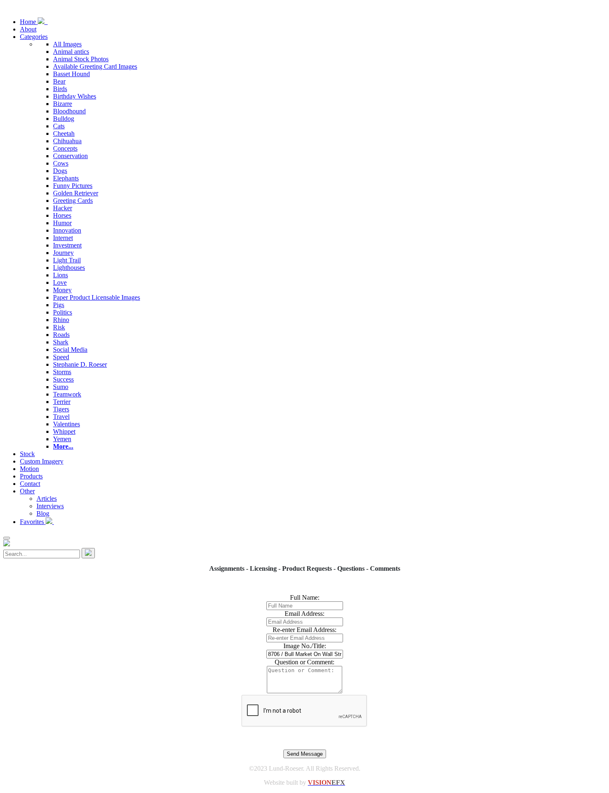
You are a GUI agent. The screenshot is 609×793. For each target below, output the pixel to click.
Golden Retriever (75, 193)
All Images (67, 44)
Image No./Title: (304, 645)
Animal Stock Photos (81, 58)
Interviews (50, 505)
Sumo (60, 386)
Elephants (66, 178)
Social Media (70, 349)
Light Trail (67, 260)
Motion (29, 468)
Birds (60, 88)
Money (62, 289)
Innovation (67, 230)
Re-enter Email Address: (304, 629)
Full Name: (304, 597)
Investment (67, 245)
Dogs (60, 170)
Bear (59, 81)
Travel (61, 416)
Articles (46, 498)
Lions (60, 275)
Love (60, 282)
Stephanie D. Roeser (80, 364)
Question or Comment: (304, 662)
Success (63, 379)
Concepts (65, 148)
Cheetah (64, 133)
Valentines (66, 424)
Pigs (58, 304)
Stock (27, 453)
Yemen (62, 438)
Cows (60, 163)
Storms (62, 371)
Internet (63, 237)
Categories (34, 36)
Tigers (61, 409)
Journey (63, 252)
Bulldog (63, 118)
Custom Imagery (41, 461)
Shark (60, 342)
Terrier (61, 401)
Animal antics (71, 51)
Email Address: (304, 613)
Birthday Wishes (74, 96)
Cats (59, 126)
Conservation (70, 155)
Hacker (62, 207)
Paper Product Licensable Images (96, 297)
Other (27, 491)
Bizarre (62, 103)
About (28, 29)
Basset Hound (71, 73)
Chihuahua (67, 140)
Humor (62, 222)
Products (31, 476)
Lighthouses (69, 267)
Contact (30, 483)
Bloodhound (69, 111)
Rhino (61, 319)
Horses (62, 215)
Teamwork (67, 394)
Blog (42, 513)
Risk (59, 327)
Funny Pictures (72, 185)
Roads (61, 334)
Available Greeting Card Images (95, 66)
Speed (61, 356)
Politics (62, 312)
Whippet (64, 431)
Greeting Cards (73, 200)
